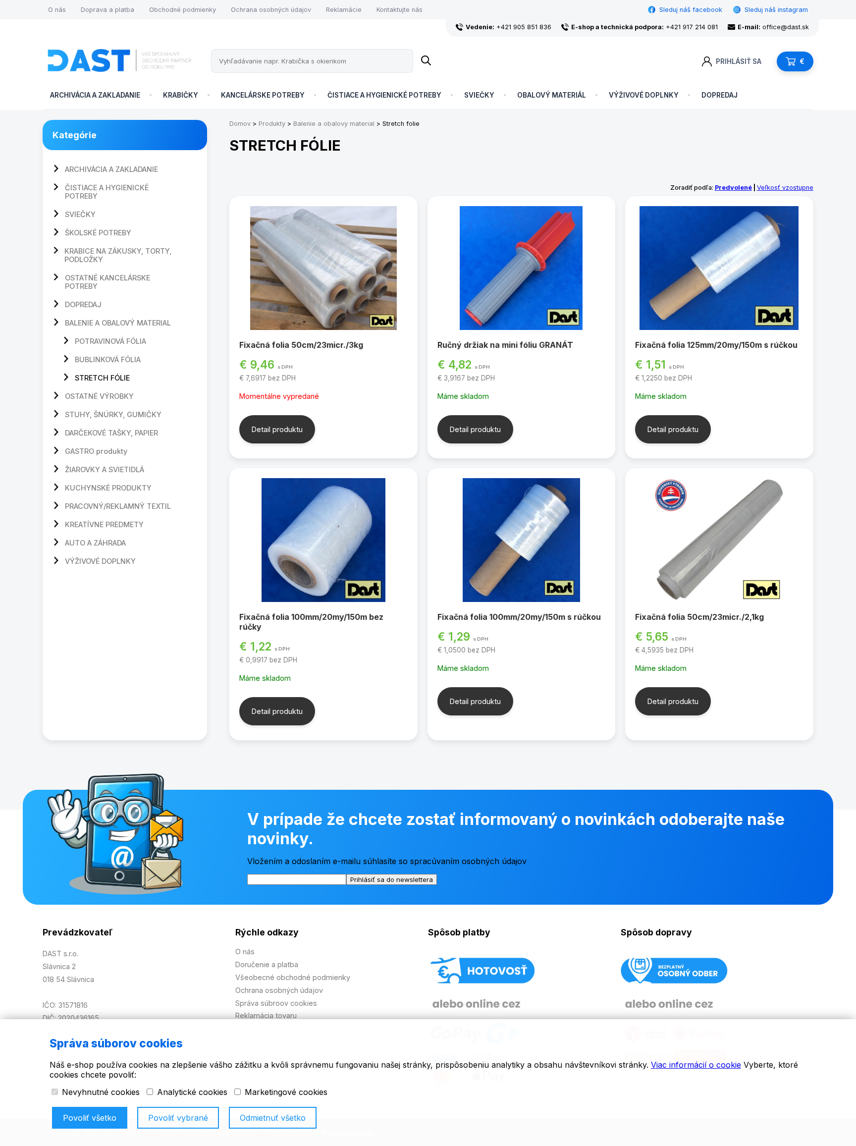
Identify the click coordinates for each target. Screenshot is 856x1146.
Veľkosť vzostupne (785, 187)
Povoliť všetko (89, 1118)
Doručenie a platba (266, 964)
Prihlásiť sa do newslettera (391, 879)
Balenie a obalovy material (333, 123)
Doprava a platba (107, 9)
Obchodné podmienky (182, 9)
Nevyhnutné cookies (99, 1092)
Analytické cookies (191, 1092)
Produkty (272, 123)
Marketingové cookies (284, 1092)
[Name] (426, 61)
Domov (240, 123)
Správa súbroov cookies (276, 1003)
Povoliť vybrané (178, 1118)
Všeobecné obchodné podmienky (292, 977)
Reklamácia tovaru (266, 1015)
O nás (57, 9)
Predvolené (733, 187)
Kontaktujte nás (399, 9)
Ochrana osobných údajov (271, 9)
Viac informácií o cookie (696, 1065)
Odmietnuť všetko (273, 1118)
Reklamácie (344, 9)
